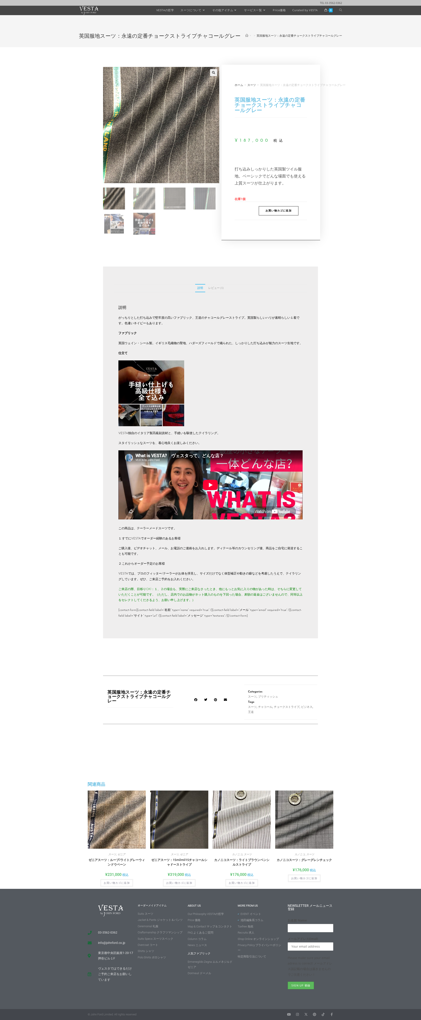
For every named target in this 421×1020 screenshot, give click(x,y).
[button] (213, 72)
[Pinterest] (314, 1014)
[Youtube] (289, 1014)
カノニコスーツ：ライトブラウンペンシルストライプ (241, 862)
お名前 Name (297, 920)
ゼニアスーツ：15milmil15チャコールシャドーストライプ (179, 862)
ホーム (239, 85)
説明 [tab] (200, 288)
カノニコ (237, 854)
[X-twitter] (306, 1014)
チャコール (265, 707)
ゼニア (121, 854)
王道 (251, 712)
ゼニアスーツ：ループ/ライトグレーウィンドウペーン (117, 862)
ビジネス (306, 707)
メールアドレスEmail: (303, 939)
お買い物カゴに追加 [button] (117, 882)
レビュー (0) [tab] (216, 288)
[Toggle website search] (340, 10)
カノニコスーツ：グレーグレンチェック (304, 860)
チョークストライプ (287, 707)
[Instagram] (297, 1014)
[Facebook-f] (331, 1014)
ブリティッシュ (268, 696)
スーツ (251, 85)
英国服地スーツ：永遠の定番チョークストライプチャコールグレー (299, 36)
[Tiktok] (323, 1014)
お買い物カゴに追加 (279, 210)
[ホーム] (246, 36)
